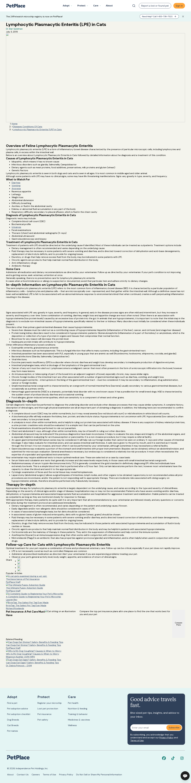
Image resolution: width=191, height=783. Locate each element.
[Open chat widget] (185, 775)
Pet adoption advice (17, 708)
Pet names (12, 730)
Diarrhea (16, 182)
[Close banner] (183, 16)
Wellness (72, 725)
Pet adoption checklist (18, 714)
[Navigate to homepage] (17, 6)
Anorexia (16, 188)
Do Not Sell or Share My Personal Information (99, 774)
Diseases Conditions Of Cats (27, 126)
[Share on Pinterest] (19, 563)
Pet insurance (44, 714)
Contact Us (23, 774)
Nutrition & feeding (77, 708)
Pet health (73, 703)
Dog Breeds (13, 719)
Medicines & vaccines (79, 719)
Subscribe (174, 727)
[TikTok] (173, 758)
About (10, 774)
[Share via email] (19, 570)
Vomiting (16, 185)
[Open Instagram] (19, 566)
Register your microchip (49, 703)
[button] (67, 6)
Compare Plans (178, 624)
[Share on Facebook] (19, 560)
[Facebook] (164, 758)
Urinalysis (16, 227)
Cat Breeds (13, 725)
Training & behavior (78, 714)
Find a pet (12, 703)
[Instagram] (182, 758)
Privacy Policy (166, 737)
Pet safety (42, 719)
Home (14, 123)
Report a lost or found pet (155, 5)
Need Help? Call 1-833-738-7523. (157, 16)
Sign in (179, 5)
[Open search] (134, 6)
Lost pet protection (47, 708)
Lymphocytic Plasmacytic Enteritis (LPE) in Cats (37, 129)
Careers (36, 774)
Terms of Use (137, 740)
